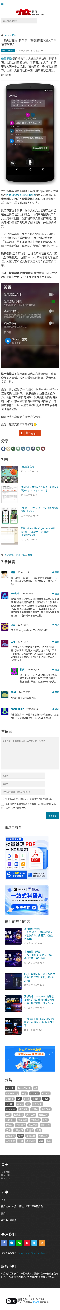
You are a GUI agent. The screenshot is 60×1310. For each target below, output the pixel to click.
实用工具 (10, 1119)
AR (35, 1088)
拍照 (45, 1119)
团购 (8, 1114)
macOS (9, 1104)
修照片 (34, 1109)
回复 (56, 572)
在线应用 (18, 1114)
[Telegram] (12, 1243)
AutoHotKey (12, 1093)
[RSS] (42, 1243)
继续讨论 (5, 1178)
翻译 (30, 554)
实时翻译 (9, 554)
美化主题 (10, 1141)
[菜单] (3, 3)
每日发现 (45, 1125)
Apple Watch (24, 1088)
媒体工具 (30, 1114)
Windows (10, 1109)
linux (45, 1098)
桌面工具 (33, 1125)
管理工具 (10, 1135)
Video (20, 1104)
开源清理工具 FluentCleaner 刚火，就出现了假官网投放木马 (39, 1022)
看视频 (29, 1130)
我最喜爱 (22, 1119)
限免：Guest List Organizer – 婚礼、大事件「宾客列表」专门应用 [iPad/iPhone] (39, 531)
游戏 (8, 1130)
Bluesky (35, 1253)
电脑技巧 (18, 1130)
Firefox (45, 1093)
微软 (17, 554)
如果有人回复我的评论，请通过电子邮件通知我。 (29, 799)
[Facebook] (4, 1243)
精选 (24, 554)
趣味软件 (30, 1141)
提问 (3, 1213)
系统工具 (30, 1135)
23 (36, 471)
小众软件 (20, 1299)
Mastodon (24, 1253)
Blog (24, 1093)
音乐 (49, 1141)
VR (28, 1104)
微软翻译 (6, 58)
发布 (3, 1199)
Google (9, 1098)
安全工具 (43, 1114)
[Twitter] (34, 1243)
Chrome (34, 1093)
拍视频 (9, 1125)
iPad (26, 1098)
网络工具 (43, 1135)
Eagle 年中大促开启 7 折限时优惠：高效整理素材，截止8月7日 (39, 977)
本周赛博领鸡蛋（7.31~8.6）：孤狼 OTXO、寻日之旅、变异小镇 (38, 955)
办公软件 (46, 1109)
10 (37, 515)
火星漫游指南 (27, 466)
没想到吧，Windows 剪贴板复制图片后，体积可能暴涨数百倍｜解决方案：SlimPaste (39, 1000)
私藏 (39, 1130)
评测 (20, 1141)
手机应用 (35, 1119)
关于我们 (5, 1171)
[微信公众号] (19, 1243)
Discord (45, 1253)
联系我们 (5, 1175)
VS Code (37, 1104)
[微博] (27, 1243)
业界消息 (23, 1109)
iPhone (36, 1098)
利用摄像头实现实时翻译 (20, 195)
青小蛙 (36, 50)
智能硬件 (20, 1125)
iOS (3, 50)
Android (10, 50)
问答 (41, 1141)
